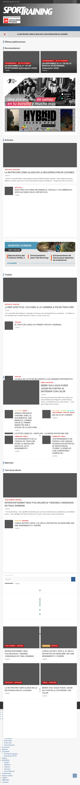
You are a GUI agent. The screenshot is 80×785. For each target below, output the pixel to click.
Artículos (8, 169)
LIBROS (4, 778)
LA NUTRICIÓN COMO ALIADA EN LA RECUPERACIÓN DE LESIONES (39, 172)
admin (8, 70)
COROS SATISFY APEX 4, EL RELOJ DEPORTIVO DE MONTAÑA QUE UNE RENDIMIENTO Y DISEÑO (44, 524)
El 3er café (7, 743)
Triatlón (16, 304)
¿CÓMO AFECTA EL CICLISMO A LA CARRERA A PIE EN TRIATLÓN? (39, 307)
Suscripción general (11, 754)
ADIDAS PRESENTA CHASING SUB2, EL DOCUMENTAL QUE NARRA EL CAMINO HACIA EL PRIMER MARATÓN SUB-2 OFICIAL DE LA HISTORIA (26, 420)
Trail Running (57, 412)
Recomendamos (10, 63)
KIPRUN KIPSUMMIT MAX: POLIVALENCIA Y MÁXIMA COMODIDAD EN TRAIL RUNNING (19, 653)
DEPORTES (5, 760)
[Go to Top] (75, 776)
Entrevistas (8, 741)
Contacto (5, 782)
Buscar (73, 579)
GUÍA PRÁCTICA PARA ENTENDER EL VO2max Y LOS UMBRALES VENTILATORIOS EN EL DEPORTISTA (43, 191)
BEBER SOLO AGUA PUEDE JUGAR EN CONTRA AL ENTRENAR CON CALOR (54, 388)
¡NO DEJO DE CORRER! (62, 415)
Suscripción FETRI (10, 756)
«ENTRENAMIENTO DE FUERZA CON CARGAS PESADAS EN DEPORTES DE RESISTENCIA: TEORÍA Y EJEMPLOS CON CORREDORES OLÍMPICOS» (63, 446)
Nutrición (16, 169)
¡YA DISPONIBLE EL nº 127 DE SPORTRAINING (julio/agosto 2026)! (21, 66)
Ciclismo (63, 411)
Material (18, 500)
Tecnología (8, 738)
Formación (18, 436)
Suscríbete (5, 752)
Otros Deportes (9, 745)
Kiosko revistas (7, 776)
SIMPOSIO (5, 780)
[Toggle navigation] (5, 28)
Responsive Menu (74, 2)
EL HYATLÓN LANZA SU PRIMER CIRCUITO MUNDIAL (38, 324)
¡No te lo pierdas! (24, 63)
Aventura (18, 520)
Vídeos (43, 382)
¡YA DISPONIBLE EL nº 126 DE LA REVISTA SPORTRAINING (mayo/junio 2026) (56, 65)
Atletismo (18, 411)
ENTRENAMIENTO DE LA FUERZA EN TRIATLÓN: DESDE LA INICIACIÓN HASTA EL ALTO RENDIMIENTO (26, 444)
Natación (70, 411)
